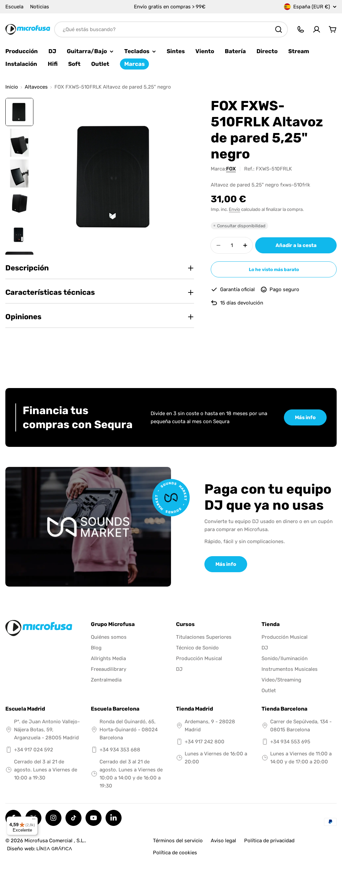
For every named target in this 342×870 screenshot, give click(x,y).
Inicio (11, 87)
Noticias (39, 7)
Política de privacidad (269, 841)
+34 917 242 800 (204, 742)
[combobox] (171, 29)
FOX (231, 169)
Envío (234, 209)
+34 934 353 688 (120, 750)
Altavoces (36, 87)
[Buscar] (279, 29)
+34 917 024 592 (33, 750)
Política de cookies (175, 853)
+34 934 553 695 (290, 742)
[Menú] (34, 821)
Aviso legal (223, 841)
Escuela (14, 7)
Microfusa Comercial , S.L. (54, 841)
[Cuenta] (317, 29)
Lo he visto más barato (274, 269)
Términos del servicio (178, 841)
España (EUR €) (311, 7)
